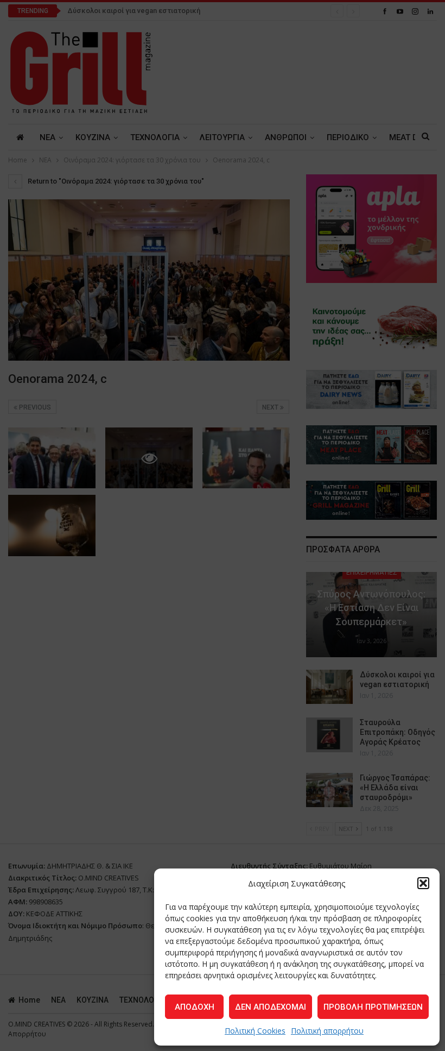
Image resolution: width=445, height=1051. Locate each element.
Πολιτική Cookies (255, 1030)
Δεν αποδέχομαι (270, 1007)
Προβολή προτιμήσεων (373, 1007)
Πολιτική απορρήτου (327, 1030)
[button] (423, 883)
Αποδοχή (194, 1007)
